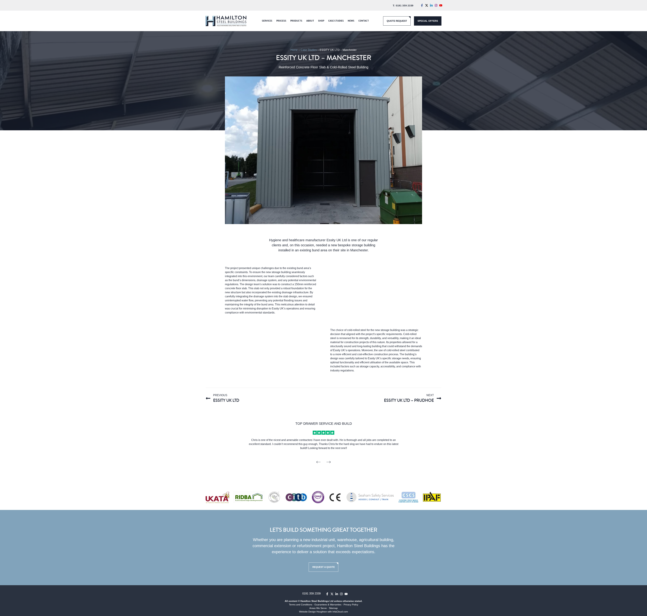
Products (296, 20)
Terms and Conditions (300, 604)
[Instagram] (436, 5)
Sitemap (333, 608)
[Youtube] (440, 5)
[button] (318, 462)
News (351, 20)
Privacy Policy (351, 604)
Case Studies (336, 20)
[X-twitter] (426, 5)
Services (267, 20)
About (310, 20)
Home (294, 49)
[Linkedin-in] (431, 5)
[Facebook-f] (421, 5)
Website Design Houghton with (315, 611)
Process (281, 20)
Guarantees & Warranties (327, 604)
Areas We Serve (318, 608)
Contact (363, 20)
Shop (321, 20)
